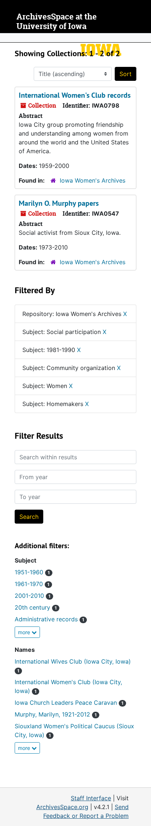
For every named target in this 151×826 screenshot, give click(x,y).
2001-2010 (33, 595)
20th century (36, 607)
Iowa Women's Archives (92, 180)
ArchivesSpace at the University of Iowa (56, 21)
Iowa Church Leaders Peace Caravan (69, 702)
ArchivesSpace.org (62, 807)
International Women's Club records (74, 95)
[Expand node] (143, 37)
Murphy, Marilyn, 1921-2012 (56, 714)
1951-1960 (32, 572)
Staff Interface (91, 798)
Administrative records (49, 619)
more (25, 632)
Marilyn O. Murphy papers (59, 203)
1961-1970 (32, 584)
